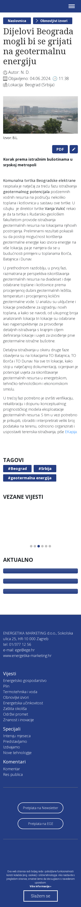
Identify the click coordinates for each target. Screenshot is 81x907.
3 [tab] (38, 546)
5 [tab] (46, 546)
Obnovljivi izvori (54, 20)
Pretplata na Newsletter (40, 808)
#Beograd (17, 468)
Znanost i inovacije (18, 719)
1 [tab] (31, 546)
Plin (6, 686)
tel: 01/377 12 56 (17, 644)
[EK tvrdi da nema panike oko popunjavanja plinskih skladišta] (40, 570)
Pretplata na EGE (40, 823)
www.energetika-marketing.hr (27, 655)
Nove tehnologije (17, 752)
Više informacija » (40, 886)
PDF (60, 149)
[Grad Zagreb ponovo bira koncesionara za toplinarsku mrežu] (40, 591)
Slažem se (40, 895)
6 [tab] (50, 546)
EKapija (71, 431)
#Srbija (45, 468)
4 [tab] (42, 546)
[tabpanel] (40, 119)
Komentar (11, 768)
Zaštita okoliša (15, 708)
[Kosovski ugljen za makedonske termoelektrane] (40, 581)
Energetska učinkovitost (23, 702)
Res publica (13, 774)
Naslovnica (17, 20)
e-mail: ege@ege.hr (19, 649)
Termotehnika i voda (20, 691)
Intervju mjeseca (17, 735)
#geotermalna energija (30, 477)
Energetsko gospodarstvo (25, 680)
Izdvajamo (11, 746)
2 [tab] (35, 546)
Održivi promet (15, 714)
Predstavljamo (15, 741)
